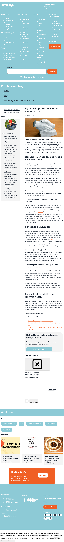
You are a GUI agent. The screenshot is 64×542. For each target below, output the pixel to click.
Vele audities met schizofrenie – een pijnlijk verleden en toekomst (52, 459)
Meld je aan (42, 475)
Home (6, 91)
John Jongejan (8, 133)
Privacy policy (11, 540)
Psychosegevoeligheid (34, 423)
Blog (6, 96)
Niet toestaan (4, 540)
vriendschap (6, 429)
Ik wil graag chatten (39, 349)
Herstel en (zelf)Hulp (9, 423)
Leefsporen (7, 172)
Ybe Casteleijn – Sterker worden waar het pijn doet (31, 458)
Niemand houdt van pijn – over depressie (40, 321)
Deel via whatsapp (31, 377)
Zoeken (9, 67)
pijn (21, 423)
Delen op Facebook (32, 372)
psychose (40, 212)
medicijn (52, 239)
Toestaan (57, 538)
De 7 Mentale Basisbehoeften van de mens (10, 458)
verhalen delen (51, 423)
